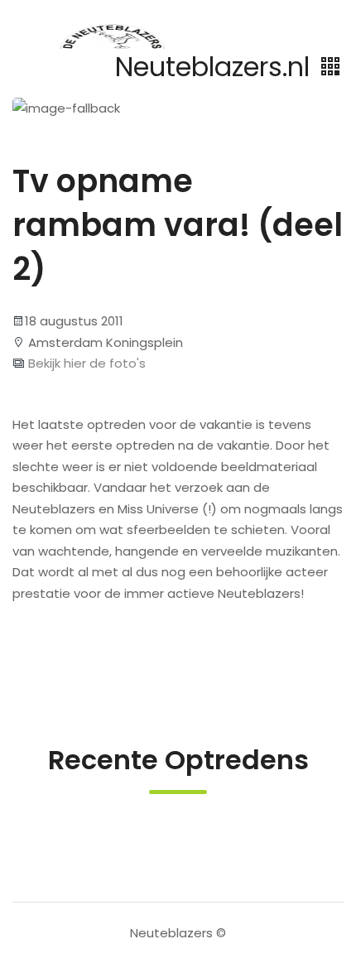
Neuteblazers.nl (216, 66)
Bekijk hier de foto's (85, 363)
